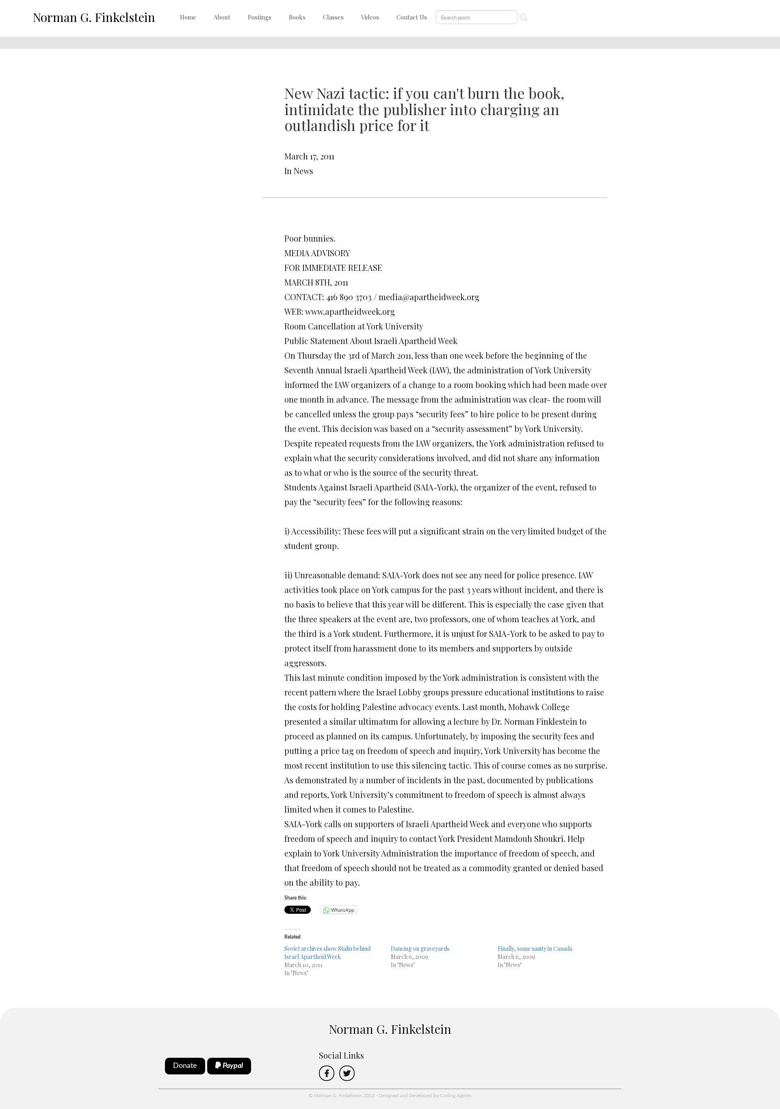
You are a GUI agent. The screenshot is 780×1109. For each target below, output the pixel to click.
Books (297, 17)
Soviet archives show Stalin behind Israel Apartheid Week (327, 953)
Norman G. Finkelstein (93, 17)
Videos (370, 17)
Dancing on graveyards (420, 948)
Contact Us (411, 17)
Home (188, 17)
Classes (333, 17)
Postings (259, 17)
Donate (185, 1066)
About (222, 17)
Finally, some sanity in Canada (535, 948)
